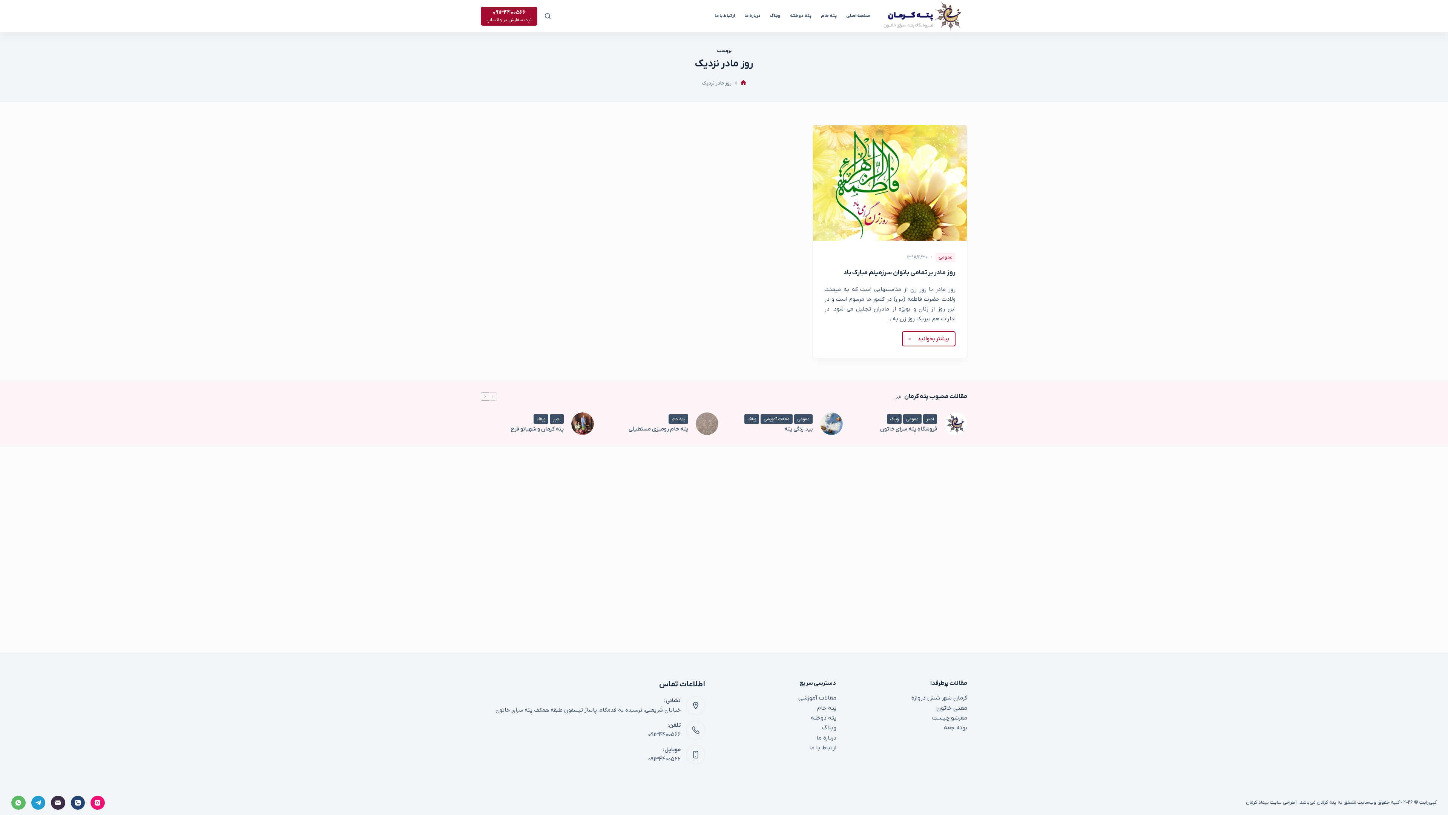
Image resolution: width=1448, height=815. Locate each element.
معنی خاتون (951, 708)
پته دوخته (800, 16)
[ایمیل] (58, 803)
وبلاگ (775, 16)
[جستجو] (548, 16)
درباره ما (752, 16)
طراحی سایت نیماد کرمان (1270, 802)
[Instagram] (97, 803)
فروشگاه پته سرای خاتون (908, 429)
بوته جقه (955, 728)
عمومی (946, 257)
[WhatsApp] (18, 803)
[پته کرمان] (743, 83)
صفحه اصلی (858, 16)
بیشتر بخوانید (929, 340)
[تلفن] (78, 803)
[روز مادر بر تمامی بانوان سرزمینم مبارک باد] (890, 183)
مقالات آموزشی (777, 419)
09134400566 (664, 734)
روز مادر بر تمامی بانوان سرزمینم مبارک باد (900, 273)
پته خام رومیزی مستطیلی (658, 429)
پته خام (829, 16)
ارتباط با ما (725, 16)
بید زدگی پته (798, 429)
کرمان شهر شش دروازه (939, 698)
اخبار (930, 419)
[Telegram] (38, 803)
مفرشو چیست (949, 718)
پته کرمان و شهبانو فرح (537, 429)
